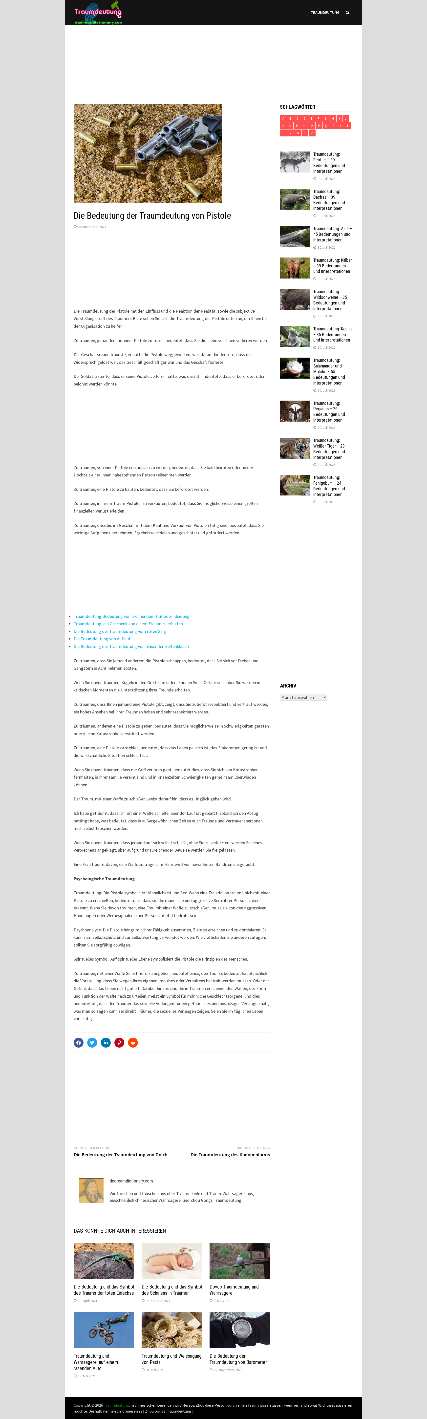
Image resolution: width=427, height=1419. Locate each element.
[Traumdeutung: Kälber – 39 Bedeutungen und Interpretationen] (295, 261)
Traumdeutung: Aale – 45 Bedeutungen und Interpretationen (332, 234)
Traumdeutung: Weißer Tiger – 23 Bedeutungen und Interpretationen (329, 449)
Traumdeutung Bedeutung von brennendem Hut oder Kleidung (132, 616)
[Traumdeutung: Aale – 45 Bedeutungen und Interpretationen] (295, 229)
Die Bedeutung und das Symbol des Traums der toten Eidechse (104, 1290)
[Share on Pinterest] (119, 1043)
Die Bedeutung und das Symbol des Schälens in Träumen (172, 1290)
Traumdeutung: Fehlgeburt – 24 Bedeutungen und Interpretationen (329, 486)
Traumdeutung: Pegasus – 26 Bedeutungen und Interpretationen (329, 412)
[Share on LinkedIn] (106, 1043)
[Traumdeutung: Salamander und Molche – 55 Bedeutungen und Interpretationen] (295, 361)
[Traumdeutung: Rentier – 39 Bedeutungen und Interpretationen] (295, 155)
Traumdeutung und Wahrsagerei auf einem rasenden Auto (96, 1362)
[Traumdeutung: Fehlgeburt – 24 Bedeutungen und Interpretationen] (295, 478)
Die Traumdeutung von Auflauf (102, 639)
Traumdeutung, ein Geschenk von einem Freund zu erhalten (128, 623)
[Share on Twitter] (92, 1043)
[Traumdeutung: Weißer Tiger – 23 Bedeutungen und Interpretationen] (295, 441)
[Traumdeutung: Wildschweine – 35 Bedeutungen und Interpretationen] (295, 292)
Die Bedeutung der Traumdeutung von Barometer (238, 1359)
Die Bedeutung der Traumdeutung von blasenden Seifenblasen (131, 646)
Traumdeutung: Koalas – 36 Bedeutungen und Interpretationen (333, 334)
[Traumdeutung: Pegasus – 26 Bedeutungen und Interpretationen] (295, 404)
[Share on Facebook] (79, 1043)
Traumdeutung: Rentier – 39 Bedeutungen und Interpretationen (329, 162)
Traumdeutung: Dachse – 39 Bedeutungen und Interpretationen (329, 200)
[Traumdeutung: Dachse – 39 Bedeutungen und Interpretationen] (295, 192)
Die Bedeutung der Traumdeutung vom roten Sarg (120, 631)
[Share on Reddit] (133, 1043)
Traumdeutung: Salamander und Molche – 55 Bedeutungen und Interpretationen (329, 371)
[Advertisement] (213, 59)
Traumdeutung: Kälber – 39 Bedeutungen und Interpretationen (332, 266)
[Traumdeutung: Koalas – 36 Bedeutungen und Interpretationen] (295, 329)
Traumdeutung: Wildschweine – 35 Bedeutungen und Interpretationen (330, 300)
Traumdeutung (325, 12)
